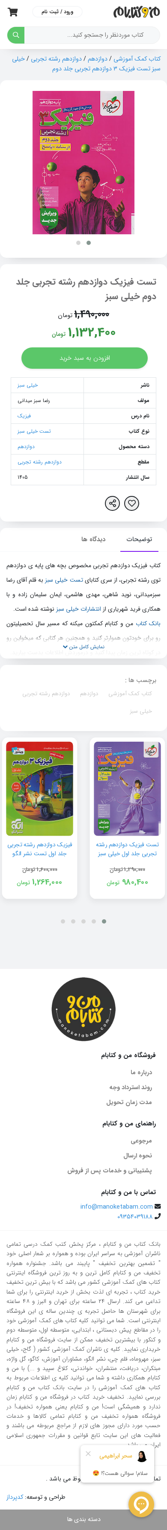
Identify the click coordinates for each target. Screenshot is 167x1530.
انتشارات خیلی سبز (78, 609)
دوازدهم (97, 59)
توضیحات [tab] (139, 539)
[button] (89, 243)
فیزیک (24, 416)
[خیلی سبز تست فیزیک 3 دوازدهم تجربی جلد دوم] (83, 162)
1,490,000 (91, 314)
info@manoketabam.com (117, 1207)
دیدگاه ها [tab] (93, 539)
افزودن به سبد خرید (85, 358)
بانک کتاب (148, 623)
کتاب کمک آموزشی (137, 59)
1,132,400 (92, 333)
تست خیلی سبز (34, 431)
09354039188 (135, 1217)
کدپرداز (14, 1497)
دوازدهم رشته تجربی (56, 59)
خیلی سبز (28, 385)
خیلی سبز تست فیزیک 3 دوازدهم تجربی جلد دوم (86, 64)
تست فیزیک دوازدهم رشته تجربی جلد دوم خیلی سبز (86, 289)
